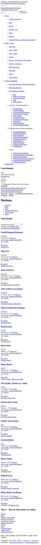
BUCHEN (4, 186)
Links (35, 535)
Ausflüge (8, 205)
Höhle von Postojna (19, 96)
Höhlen (21, 110)
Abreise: (3, 180)
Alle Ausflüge (13, 77)
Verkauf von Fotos (6, 532)
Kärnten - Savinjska (15, 64)
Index (2, 535)
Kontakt (3, 537)
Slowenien (12, 47)
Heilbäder (23, 157)
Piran (14, 100)
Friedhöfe (23, 139)
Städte (20, 146)
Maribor (11, 36)
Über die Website (21, 535)
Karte (6, 209)
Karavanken (26, 112)
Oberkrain (12, 70)
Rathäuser (24, 144)
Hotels (7, 16)
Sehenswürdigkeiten (11, 81)
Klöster (21, 141)
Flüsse (20, 109)
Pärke (19, 116)
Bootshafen (25, 153)
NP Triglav (24, 114)
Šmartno (17, 276)
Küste (10, 33)
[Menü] (4, 6)
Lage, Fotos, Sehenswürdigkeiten (11, 240)
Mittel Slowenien (14, 67)
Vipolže (14, 389)
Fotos (6, 207)
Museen (21, 143)
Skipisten (23, 162)
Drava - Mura (13, 53)
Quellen (21, 118)
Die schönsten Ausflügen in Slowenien (13, 3)
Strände (21, 123)
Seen (18, 121)
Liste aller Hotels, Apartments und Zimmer (22, 40)
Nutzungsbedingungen (16, 542)
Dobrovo (13, 238)
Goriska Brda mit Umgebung (24, 193)
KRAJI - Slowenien (21, 2)
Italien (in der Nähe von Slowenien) (20, 60)
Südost (11, 74)
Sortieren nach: (5, 224)
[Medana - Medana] (7, 195)
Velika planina (17, 102)
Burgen (21, 135)
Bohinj (11, 26)
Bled (10, 23)
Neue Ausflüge (10, 535)
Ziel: (2, 172)
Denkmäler (24, 137)
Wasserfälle (25, 125)
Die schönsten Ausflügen (16, 91)
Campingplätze (28, 155)
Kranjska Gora (13, 29)
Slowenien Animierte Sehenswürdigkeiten (22, 84)
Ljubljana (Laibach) (15, 19)
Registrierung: (5, 176)
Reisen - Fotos (9, 43)
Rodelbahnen (27, 160)
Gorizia (11, 57)
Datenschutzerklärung (32, 542)
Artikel (30, 535)
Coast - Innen (13, 50)
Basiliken (23, 133)
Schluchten (24, 119)
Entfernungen (9, 164)
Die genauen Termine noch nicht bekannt (16, 184)
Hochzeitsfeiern (29, 158)
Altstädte (22, 132)
